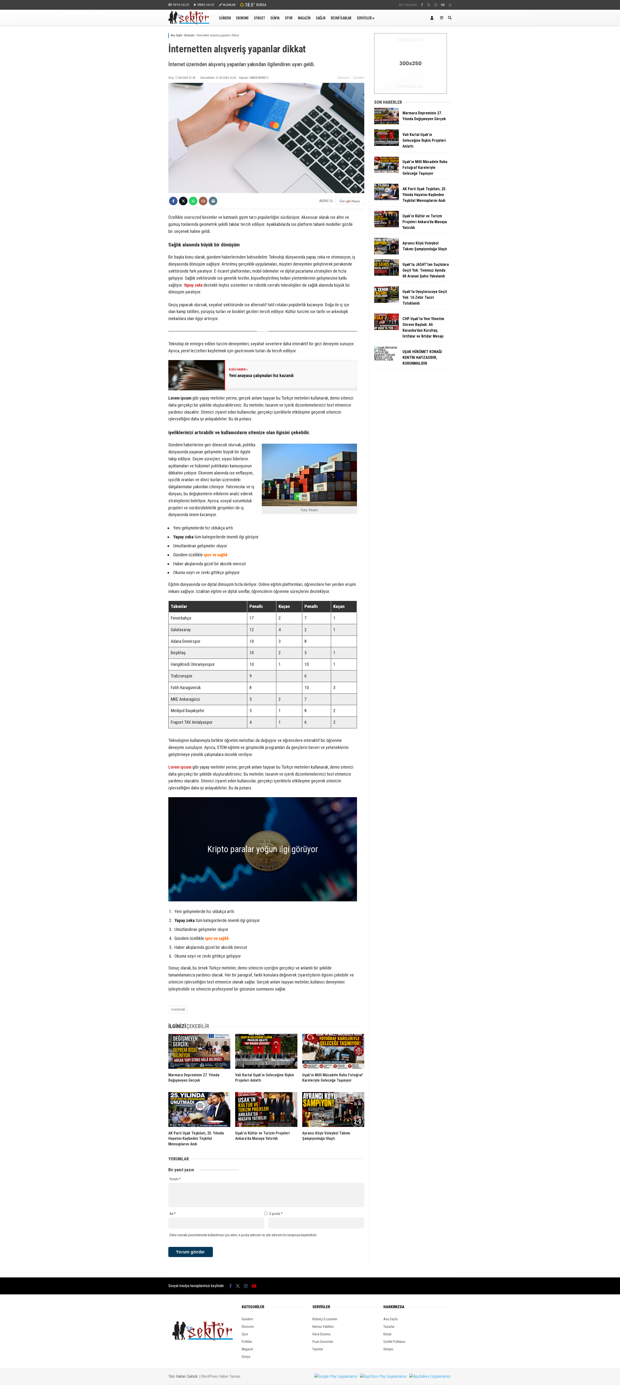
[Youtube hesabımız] (443, 5)
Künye (387, 1334)
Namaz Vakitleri (323, 1327)
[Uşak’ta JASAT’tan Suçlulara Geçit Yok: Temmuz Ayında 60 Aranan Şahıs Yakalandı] (386, 274)
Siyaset (259, 17)
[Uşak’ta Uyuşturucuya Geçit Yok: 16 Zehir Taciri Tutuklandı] (386, 302)
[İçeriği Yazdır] (213, 201)
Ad (173, 1214)
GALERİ (181, 5)
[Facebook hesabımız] (422, 5)
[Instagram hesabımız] (435, 5)
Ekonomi (242, 17)
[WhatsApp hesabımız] (450, 5)
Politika (247, 1342)
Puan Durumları (322, 1342)
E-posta (276, 1214)
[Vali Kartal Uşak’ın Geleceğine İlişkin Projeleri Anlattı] (266, 1051)
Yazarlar (389, 1327)
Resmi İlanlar (341, 17)
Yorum (175, 1179)
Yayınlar (317, 1349)
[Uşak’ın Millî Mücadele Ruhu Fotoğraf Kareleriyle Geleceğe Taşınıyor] (333, 1051)
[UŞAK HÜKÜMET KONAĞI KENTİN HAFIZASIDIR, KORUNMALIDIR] (386, 359)
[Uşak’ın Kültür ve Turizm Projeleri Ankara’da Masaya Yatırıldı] (266, 1109)
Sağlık (321, 17)
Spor (289, 17)
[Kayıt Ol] (432, 18)
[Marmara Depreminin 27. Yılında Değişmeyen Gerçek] (199, 1051)
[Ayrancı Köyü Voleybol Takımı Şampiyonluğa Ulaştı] (333, 1109)
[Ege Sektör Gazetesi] (188, 23)
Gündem (225, 17)
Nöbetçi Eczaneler (324, 1319)
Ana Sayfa (390, 1319)
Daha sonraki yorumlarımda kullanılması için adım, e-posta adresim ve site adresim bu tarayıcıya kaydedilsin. (243, 1235)
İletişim (388, 1349)
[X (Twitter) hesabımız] (428, 5)
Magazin (304, 17)
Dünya (275, 17)
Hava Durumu (321, 1334)
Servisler (364, 17)
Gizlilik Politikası (394, 1342)
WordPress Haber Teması (220, 1376)
